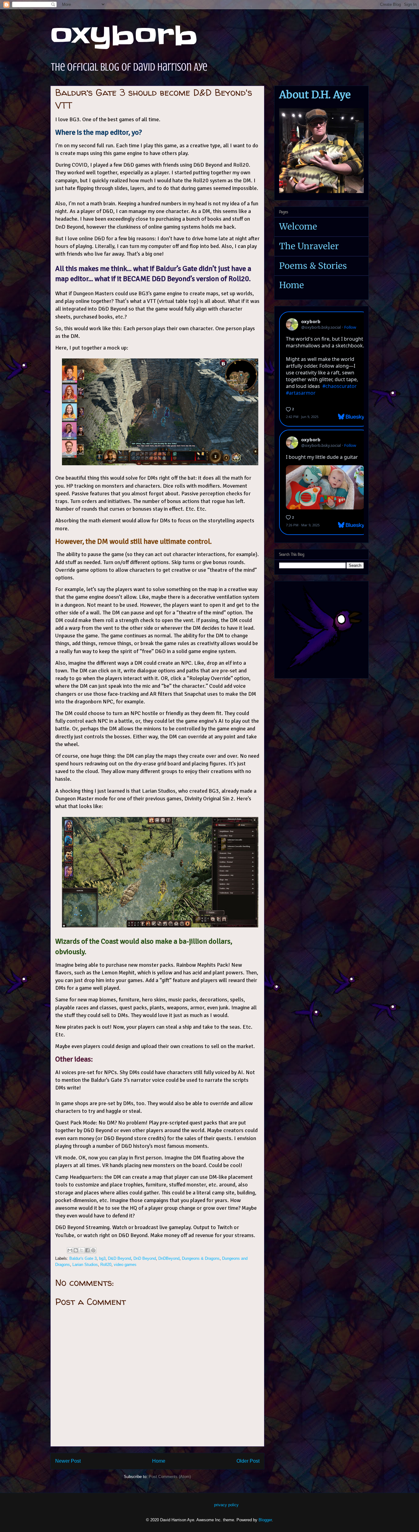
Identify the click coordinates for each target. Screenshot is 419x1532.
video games (125, 1264)
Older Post (247, 1461)
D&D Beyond (119, 1258)
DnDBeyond (168, 1258)
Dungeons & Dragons (201, 1258)
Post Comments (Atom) (170, 1476)
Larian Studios (85, 1264)
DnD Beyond (144, 1258)
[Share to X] (82, 1250)
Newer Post (68, 1461)
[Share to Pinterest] (93, 1250)
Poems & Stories (313, 265)
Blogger (265, 1520)
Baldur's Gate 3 (83, 1258)
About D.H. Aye (315, 94)
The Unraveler (309, 246)
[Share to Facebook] (87, 1250)
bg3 (102, 1258)
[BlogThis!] (76, 1250)
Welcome (298, 226)
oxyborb (124, 35)
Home (158, 1461)
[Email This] (70, 1250)
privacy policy (226, 1505)
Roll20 (105, 1264)
